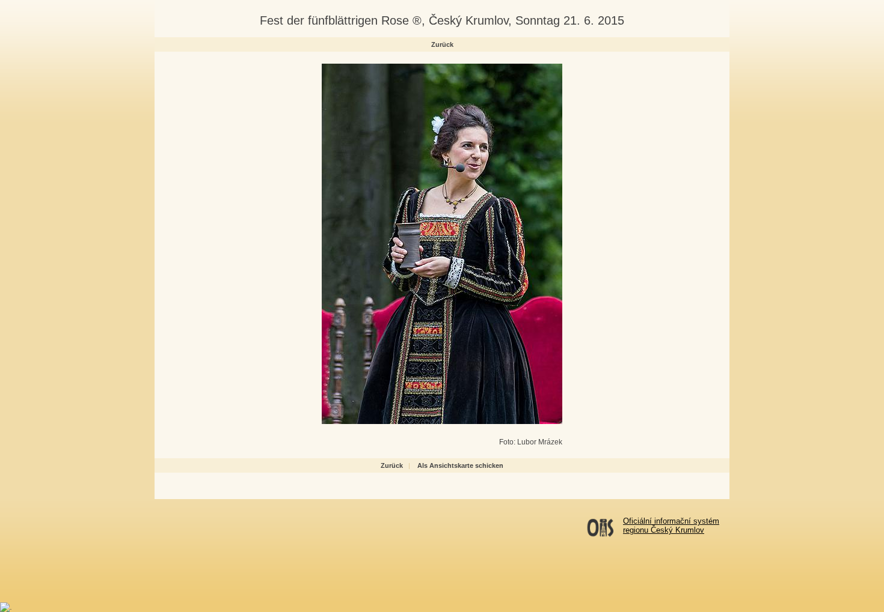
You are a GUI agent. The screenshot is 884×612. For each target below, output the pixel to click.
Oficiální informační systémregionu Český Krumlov (671, 526)
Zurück (442, 44)
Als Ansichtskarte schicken (460, 465)
